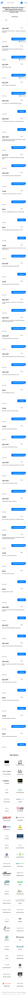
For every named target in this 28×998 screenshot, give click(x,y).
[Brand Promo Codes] (2, 2)
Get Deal (22, 111)
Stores (25, 2)
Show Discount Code (19, 39)
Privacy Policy (12, 992)
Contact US (5, 992)
